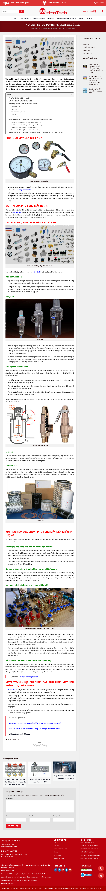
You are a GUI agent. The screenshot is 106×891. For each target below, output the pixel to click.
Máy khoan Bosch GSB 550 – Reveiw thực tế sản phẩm (64, 777)
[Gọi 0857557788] (101, 868)
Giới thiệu (57, 845)
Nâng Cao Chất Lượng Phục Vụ (90, 845)
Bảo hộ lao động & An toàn (66, 18)
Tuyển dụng (57, 855)
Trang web (56, 816)
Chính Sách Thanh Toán (87, 852)
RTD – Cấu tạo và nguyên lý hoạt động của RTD (40, 780)
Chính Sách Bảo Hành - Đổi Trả (89, 849)
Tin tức (81, 18)
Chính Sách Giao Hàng (87, 842)
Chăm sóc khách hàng (60, 849)
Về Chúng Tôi (87, 53)
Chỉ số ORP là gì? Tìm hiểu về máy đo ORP (95, 91)
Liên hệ (89, 18)
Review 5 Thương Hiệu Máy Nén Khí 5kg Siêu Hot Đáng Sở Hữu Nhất (35, 723)
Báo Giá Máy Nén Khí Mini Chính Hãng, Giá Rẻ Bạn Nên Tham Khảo (34, 729)
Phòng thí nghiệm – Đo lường (43, 18)
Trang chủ (34, 28)
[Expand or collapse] (71, 95)
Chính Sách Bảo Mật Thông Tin (89, 858)
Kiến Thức (41, 28)
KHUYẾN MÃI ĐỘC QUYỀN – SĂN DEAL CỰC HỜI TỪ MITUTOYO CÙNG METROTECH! (96, 80)
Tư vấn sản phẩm (89, 47)
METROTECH (12, 690)
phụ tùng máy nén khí (23, 190)
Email (31, 816)
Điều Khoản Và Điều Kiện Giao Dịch (91, 855)
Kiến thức (86, 44)
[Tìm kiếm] (21, 11)
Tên (7, 816)
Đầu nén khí (17, 212)
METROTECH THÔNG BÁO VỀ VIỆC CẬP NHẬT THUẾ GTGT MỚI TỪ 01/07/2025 (96, 68)
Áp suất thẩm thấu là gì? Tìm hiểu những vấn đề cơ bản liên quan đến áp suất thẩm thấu (15, 781)
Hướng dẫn (86, 50)
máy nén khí (37, 272)
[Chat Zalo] (101, 876)
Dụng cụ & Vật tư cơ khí (21, 18)
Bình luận (9, 798)
